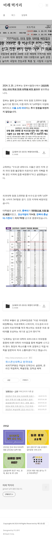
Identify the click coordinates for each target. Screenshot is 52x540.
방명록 (24, 15)
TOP (47, 524)
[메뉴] (47, 5)
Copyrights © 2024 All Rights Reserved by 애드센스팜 (24, 524)
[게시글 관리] (16, 380)
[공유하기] (12, 380)
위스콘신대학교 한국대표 (19, 361)
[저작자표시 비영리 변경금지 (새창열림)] (34, 380)
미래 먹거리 (12, 5)
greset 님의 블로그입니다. (12, 489)
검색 (41, 5)
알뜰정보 (9, 391)
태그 (13, 15)
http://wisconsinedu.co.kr (16, 358)
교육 (16, 391)
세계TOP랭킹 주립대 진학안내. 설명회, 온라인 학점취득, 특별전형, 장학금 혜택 (25, 367)
